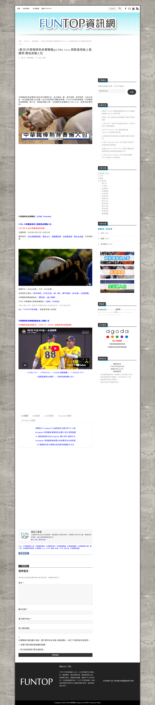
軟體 (101, 178)
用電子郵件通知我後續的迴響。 (34, 644)
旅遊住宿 (105, 203)
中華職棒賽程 (40, 546)
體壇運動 (30, 57)
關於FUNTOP (46, 8)
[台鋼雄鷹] (85, 293)
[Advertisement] (55, 78)
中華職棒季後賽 (28, 548)
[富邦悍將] (37, 293)
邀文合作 (105, 201)
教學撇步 (105, 188)
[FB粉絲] (55, 301)
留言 (21, 583)
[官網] (48, 301)
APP (101, 176)
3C (133, 312)
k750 (123, 312)
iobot (126, 309)
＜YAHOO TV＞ (77, 373)
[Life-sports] (117, 264)
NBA (122, 309)
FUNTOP (86, 703)
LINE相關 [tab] (49, 416)
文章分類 (26, 8)
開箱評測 (105, 198)
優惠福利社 (117, 364)
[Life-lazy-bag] (117, 292)
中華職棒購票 (72, 546)
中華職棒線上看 (28, 546)
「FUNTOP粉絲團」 (30, 309)
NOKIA (113, 309)
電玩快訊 (105, 208)
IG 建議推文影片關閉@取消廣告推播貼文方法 (55, 445)
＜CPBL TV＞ (32, 373)
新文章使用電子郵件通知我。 (33, 649)
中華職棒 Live (40, 548)
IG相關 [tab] (24, 416)
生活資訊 (103, 181)
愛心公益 (105, 206)
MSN (108, 309)
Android (102, 309)
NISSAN (128, 312)
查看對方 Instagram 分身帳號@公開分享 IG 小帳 (55, 428)
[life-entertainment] (117, 278)
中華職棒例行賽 (83, 546)
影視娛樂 (105, 211)
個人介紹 (34, 540)
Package (118, 315)
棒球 (56, 548)
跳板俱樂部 (117, 371)
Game (112, 312)
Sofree (99, 703)
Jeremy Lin (101, 315)
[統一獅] (57, 293)
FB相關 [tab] (36, 416)
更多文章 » (43, 540)
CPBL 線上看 (64, 548)
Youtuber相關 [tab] (64, 416)
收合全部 (109, 229)
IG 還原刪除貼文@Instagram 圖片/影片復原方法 (55, 436)
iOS (116, 312)
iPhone (107, 312)
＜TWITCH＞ (45, 373)
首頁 (18, 8)
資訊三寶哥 (42, 57)
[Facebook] (125, 8)
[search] (120, 8)
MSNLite (112, 315)
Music (130, 309)
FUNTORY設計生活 (117, 366)
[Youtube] (133, 8)
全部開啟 (101, 173)
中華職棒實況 (50, 546)
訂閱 (131, 92)
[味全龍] (75, 293)
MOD (120, 312)
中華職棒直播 (75, 548)
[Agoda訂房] (117, 338)
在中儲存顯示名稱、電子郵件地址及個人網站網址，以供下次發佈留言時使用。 (54, 640)
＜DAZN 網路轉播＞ (61, 373)
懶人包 (23, 57)
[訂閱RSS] (137, 8)
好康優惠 (105, 191)
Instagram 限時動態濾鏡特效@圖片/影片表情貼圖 (55, 432)
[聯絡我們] (129, 8)
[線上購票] (51, 297)
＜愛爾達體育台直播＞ (45, 377)
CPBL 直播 (50, 548)
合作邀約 (36, 8)
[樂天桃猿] (66, 293)
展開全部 (101, 229)
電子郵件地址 (24, 619)
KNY (107, 315)
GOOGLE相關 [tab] (28, 420)
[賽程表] (42, 297)
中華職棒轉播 (61, 546)
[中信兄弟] (47, 293)
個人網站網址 (24, 628)
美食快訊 (105, 196)
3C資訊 (104, 186)
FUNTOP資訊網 (77, 26)
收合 (107, 173)
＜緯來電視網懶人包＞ (65, 377)
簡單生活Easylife (117, 369)
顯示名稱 (23, 609)
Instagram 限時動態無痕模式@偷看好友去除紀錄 (55, 440)
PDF (102, 312)
